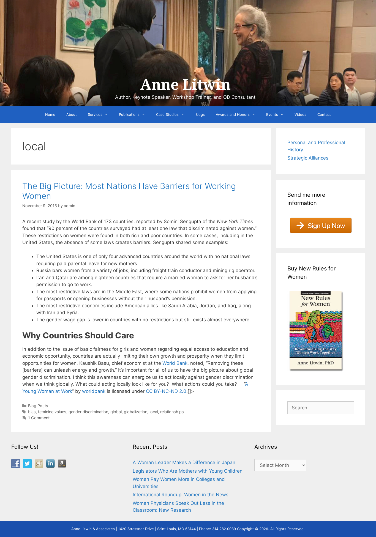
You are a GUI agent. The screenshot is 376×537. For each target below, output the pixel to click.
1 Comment (39, 417)
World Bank (174, 363)
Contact (324, 114)
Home (50, 114)
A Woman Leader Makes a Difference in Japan (184, 462)
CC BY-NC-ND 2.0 (166, 391)
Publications (129, 114)
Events (272, 114)
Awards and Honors (233, 114)
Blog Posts (38, 405)
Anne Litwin (185, 84)
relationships (172, 411)
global (116, 411)
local (153, 411)
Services (95, 114)
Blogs (200, 114)
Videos (300, 114)
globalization (135, 411)
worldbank (93, 391)
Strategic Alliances (307, 158)
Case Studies (167, 114)
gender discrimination (88, 411)
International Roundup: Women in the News (180, 494)
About (71, 114)
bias (32, 411)
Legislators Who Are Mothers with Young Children (188, 471)
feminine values (52, 411)
